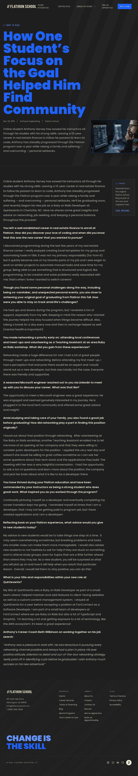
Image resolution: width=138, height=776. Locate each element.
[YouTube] (117, 762)
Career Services (66, 700)
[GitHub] (122, 762)
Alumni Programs (67, 713)
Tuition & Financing (68, 704)
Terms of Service (118, 696)
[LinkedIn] (108, 762)
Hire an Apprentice (93, 713)
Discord (87, 709)
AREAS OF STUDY (84, 6)
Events (62, 696)
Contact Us (89, 704)
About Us (88, 696)
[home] (21, 6)
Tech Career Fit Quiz (68, 717)
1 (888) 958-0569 (14, 709)
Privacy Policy (116, 700)
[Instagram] (113, 762)
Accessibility (115, 704)
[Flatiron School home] (19, 691)
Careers (88, 700)
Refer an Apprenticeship (91, 719)
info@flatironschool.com (18, 706)
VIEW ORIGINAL (122, 210)
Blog (61, 709)
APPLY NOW (124, 6)
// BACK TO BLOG (11, 25)
